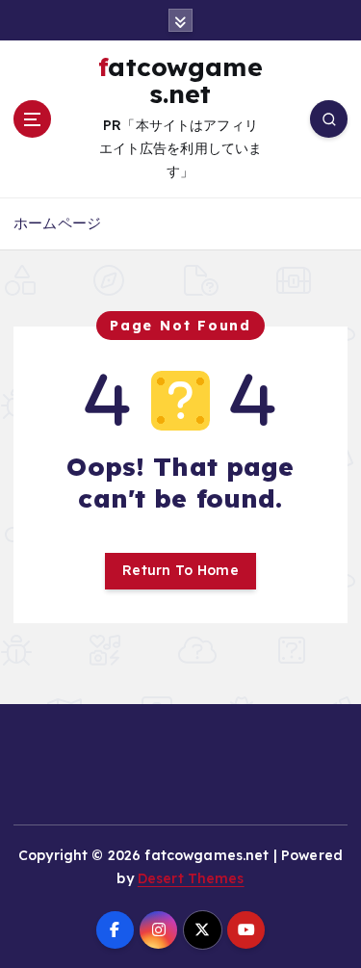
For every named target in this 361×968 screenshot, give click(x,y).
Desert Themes (191, 878)
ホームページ (57, 223)
